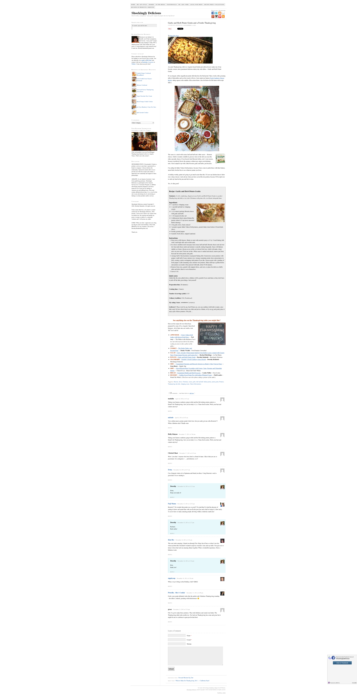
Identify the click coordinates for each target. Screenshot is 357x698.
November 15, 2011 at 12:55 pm (186, 504)
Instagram (150, 62)
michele (170, 417)
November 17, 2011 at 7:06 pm (187, 434)
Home (133, 4)
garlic (194, 382)
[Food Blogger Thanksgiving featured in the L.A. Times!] (144, 150)
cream (190, 382)
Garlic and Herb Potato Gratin (187, 357)
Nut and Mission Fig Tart (185, 678)
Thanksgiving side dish (174, 384)
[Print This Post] (168, 36)
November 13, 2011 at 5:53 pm (181, 609)
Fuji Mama (172, 503)
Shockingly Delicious (146, 12)
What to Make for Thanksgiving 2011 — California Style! (192, 681)
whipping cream (185, 384)
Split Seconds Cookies (142, 112)
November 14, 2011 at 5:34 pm (186, 561)
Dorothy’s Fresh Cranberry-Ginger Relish (193, 359)
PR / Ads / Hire (183, 4)
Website (189, 644)
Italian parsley (207, 382)
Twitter (134, 64)
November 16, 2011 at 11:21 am (186, 486)
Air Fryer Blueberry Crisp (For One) (146, 107)
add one (192, 393)
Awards (151, 4)
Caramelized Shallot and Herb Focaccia (189, 373)
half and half (199, 382)
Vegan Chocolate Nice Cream (144, 96)
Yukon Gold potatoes (195, 384)
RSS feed (148, 60)
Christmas (185, 382)
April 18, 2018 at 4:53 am (182, 399)
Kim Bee (171, 540)
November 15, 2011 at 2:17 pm (186, 522)
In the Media (160, 4)
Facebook (145, 62)
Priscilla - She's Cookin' (176, 592)
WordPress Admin (221, 693)
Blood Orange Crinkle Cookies (145, 101)
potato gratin (215, 382)
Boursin (176, 382)
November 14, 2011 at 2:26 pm (185, 578)
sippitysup (171, 578)
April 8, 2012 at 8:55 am (181, 417)
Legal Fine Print (196, 4)
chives (180, 382)
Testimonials (172, 4)
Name (189, 636)
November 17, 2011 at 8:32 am (187, 453)
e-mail (142, 60)
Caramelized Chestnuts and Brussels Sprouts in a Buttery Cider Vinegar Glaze (199, 364)
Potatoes (221, 382)
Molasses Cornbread (142, 85)
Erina (170, 469)
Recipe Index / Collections (214, 4)
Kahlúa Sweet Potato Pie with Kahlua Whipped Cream (195, 375)
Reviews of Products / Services (142, 7)
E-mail (189, 640)
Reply (170, 411)
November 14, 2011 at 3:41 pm (184, 540)
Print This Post (174, 36)
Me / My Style (142, 4)
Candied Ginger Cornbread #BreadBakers (144, 74)
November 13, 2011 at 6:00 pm (195, 593)
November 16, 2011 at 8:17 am (181, 470)
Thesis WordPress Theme (211, 688)
